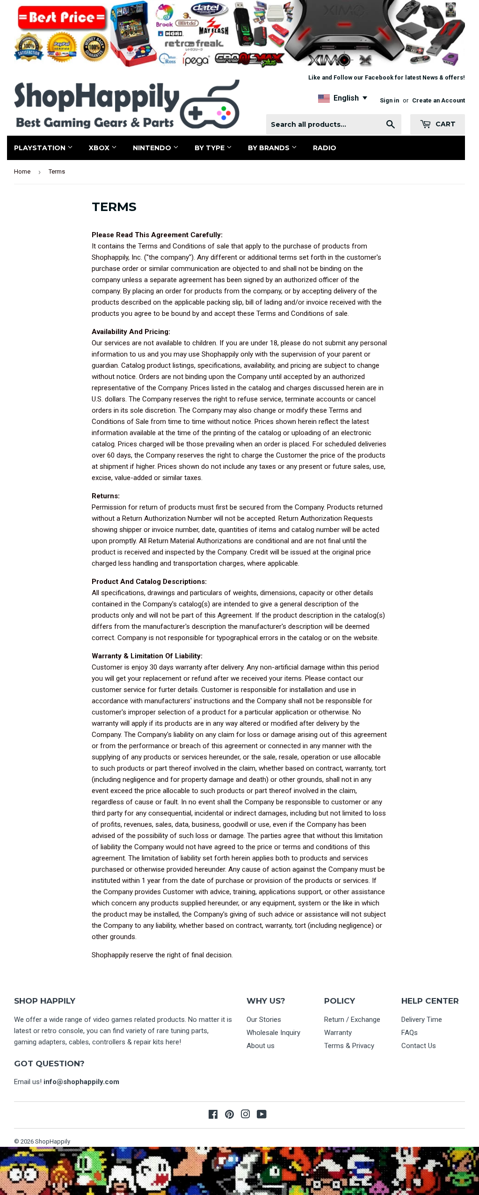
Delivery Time (421, 1019)
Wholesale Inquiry (273, 1032)
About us (261, 1046)
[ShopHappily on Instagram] (245, 1115)
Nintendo (153, 148)
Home (22, 171)
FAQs (409, 1032)
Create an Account (438, 100)
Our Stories (264, 1019)
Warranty (338, 1032)
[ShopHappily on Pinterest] (229, 1115)
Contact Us (418, 1046)
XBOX (100, 148)
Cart (445, 124)
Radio (324, 148)
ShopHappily (52, 1141)
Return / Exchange (352, 1019)
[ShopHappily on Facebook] (213, 1115)
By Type (210, 148)
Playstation (40, 148)
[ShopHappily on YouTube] (262, 1115)
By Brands (269, 148)
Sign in (389, 100)
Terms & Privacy (349, 1046)
